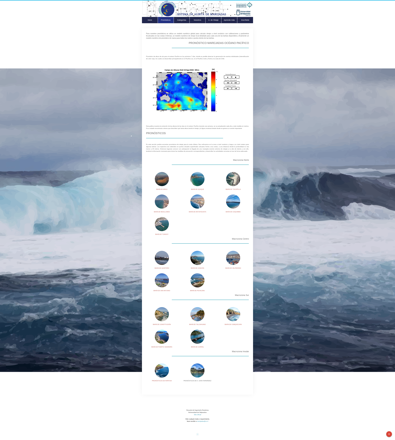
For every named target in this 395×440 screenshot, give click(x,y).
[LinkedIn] (205, 428)
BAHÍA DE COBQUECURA (233, 324)
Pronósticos (166, 20)
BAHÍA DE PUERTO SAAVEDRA (161, 347)
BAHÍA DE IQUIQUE (197, 189)
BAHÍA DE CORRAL (197, 347)
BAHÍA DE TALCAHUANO (197, 324)
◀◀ (228, 83)
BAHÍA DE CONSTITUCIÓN (162, 324)
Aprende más (229, 20)
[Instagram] (201, 428)
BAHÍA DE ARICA (161, 189)
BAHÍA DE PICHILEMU (197, 290)
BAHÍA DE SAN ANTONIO (161, 290)
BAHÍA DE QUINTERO (162, 268)
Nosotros (197, 20)
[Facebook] (189, 428)
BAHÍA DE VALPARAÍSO (233, 268)
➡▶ (236, 88)
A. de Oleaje (213, 20)
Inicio (150, 20)
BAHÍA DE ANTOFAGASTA (197, 212)
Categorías (181, 20)
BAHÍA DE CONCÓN (197, 268)
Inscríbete (245, 20)
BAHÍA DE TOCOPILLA (233, 189)
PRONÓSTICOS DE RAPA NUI (162, 381)
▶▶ (236, 83)
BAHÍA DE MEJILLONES (162, 212)
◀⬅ (228, 88)
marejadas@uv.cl (202, 421)
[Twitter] (193, 428)
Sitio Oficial (197, 414)
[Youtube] (197, 428)
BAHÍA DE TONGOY (161, 234)
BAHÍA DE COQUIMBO (233, 212)
